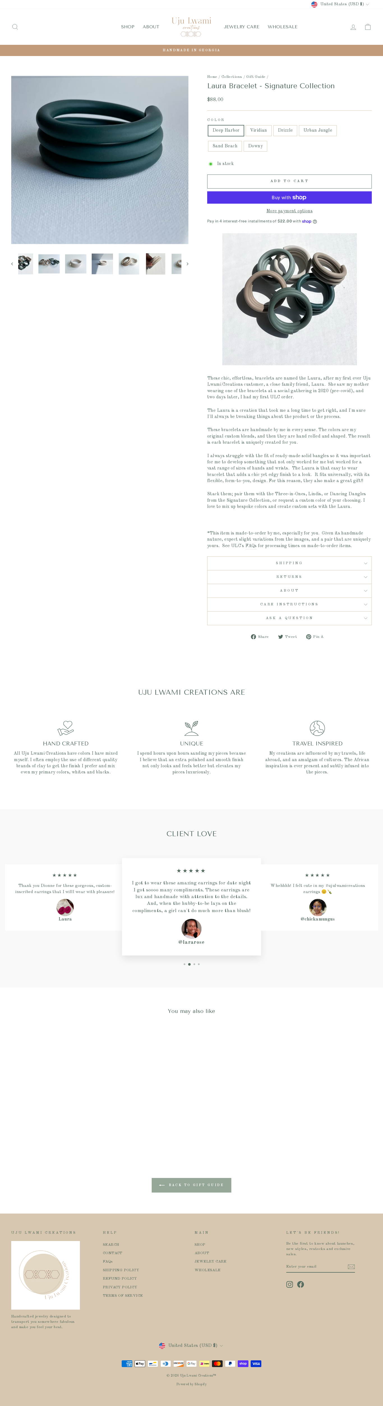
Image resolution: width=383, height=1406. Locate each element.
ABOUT (151, 26)
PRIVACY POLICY (120, 1287)
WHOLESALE (282, 26)
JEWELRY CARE (241, 26)
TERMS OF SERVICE (123, 1296)
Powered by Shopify (191, 1384)
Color (216, 120)
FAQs (251, 546)
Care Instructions (289, 604)
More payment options (289, 211)
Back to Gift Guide (195, 1185)
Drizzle (285, 130)
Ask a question (289, 618)
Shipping (289, 563)
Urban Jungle (317, 130)
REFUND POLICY (120, 1278)
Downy (255, 146)
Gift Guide (255, 77)
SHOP (127, 26)
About (289, 590)
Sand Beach (225, 146)
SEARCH (111, 1245)
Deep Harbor (226, 130)
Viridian (258, 130)
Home (212, 77)
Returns (289, 577)
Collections (232, 77)
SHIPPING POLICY (121, 1270)
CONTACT (113, 1253)
